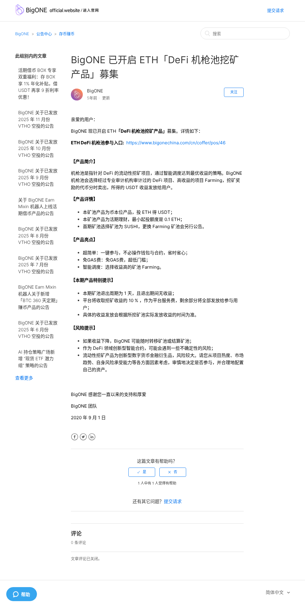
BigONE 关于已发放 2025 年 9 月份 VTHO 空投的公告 (37, 177)
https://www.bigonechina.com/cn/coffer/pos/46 (175, 143)
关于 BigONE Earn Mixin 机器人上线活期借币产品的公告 (37, 206)
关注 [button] (233, 92)
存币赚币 (66, 33)
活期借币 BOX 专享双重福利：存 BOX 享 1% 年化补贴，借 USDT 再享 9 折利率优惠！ (38, 83)
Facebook (74, 437)
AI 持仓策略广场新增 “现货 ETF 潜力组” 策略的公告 (36, 358)
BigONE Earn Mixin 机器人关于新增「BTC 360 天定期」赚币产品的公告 (38, 297)
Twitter (83, 437)
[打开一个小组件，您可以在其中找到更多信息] (21, 594)
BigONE (22, 33)
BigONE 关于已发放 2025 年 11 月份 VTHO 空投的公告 (37, 119)
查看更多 (24, 378)
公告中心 (44, 33)
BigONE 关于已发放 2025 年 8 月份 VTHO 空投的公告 (37, 235)
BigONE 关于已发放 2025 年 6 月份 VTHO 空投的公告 (37, 329)
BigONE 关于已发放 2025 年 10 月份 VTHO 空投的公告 (37, 148)
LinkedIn (92, 437)
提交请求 (275, 10)
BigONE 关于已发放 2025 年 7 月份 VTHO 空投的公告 (37, 264)
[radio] (141, 472)
